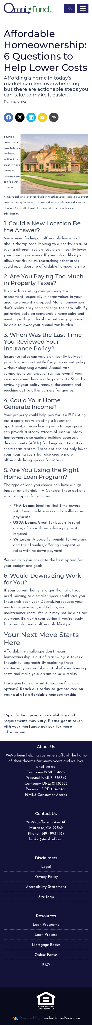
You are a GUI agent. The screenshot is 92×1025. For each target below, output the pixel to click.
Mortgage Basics (46, 945)
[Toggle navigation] (82, 8)
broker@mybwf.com (46, 839)
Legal (46, 867)
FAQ (46, 965)
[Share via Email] (42, 117)
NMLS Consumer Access (46, 795)
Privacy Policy (46, 877)
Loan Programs (46, 925)
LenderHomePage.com (61, 1018)
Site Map (46, 897)
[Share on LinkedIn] (31, 117)
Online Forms (46, 955)
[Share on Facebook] (8, 117)
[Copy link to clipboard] (54, 117)
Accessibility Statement (46, 887)
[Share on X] (20, 117)
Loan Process (46, 935)
